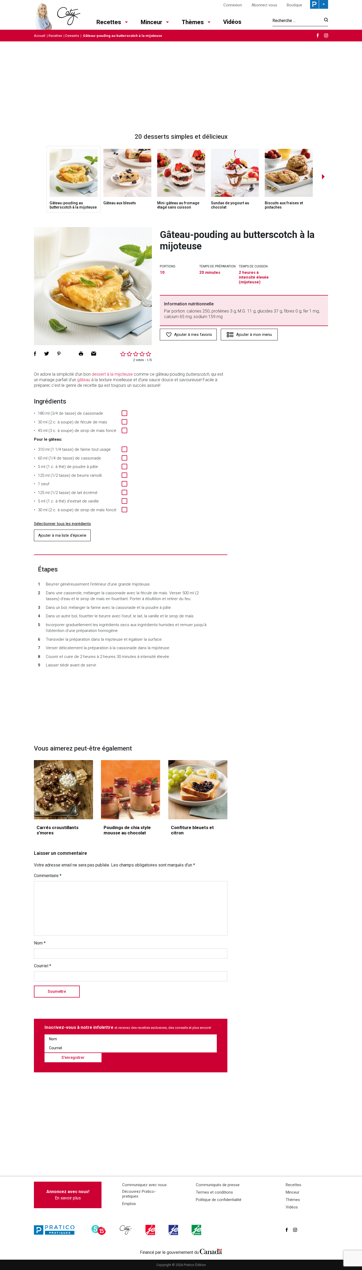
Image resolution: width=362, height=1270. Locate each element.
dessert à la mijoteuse (112, 374)
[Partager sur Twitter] (46, 354)
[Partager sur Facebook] (35, 354)
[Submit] (324, 20)
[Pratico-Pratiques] (56, 1230)
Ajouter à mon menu (254, 334)
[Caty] (126, 1230)
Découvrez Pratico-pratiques (139, 1194)
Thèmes (193, 22)
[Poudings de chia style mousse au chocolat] (130, 789)
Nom (40, 943)
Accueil (39, 36)
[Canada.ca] (211, 1251)
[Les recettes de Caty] (57, 15)
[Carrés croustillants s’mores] (63, 789)
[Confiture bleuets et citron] (197, 789)
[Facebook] (318, 35)
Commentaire (47, 875)
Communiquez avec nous (144, 1184)
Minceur (151, 22)
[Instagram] (326, 35)
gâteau (83, 379)
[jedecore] (174, 1230)
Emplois (129, 1203)
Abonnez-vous (264, 5)
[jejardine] (197, 1230)
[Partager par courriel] (93, 354)
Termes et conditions (214, 1192)
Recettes (108, 22)
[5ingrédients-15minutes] (99, 1230)
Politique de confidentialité (218, 1199)
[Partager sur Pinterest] (58, 354)
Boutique (294, 5)
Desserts (72, 36)
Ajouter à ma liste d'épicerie (62, 535)
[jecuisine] (150, 1230)
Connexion (232, 5)
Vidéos (232, 22)
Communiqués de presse (218, 1184)
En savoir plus (67, 1194)
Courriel (42, 965)
